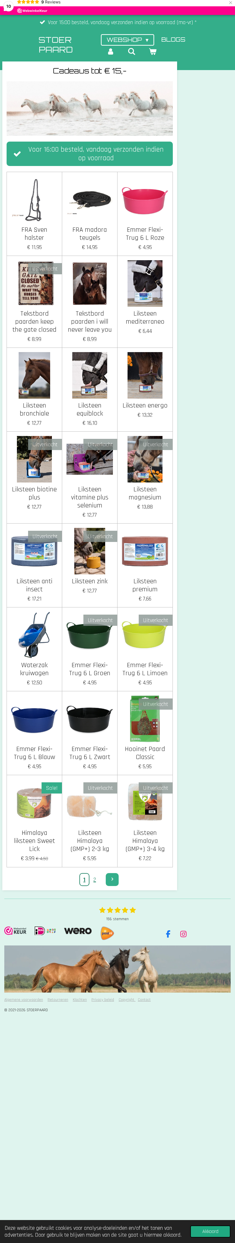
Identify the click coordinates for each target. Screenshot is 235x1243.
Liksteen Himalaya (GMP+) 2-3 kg (89, 841)
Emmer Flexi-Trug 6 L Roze (145, 234)
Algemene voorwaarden (23, 999)
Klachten (80, 999)
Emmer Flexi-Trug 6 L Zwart (89, 753)
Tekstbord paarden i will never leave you (90, 322)
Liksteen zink (89, 581)
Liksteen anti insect (34, 585)
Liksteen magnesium (145, 493)
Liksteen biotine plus (34, 493)
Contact (144, 999)
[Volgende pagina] (112, 879)
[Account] (110, 51)
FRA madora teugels (90, 234)
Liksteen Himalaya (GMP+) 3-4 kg (145, 841)
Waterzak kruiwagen (34, 669)
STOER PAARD (56, 45)
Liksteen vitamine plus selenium (89, 497)
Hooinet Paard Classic (145, 753)
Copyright (127, 999)
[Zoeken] (131, 51)
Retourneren (58, 999)
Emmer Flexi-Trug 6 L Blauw (34, 753)
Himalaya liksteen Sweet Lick (34, 841)
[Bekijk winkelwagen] (152, 51)
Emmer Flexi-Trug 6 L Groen (89, 669)
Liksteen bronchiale (34, 410)
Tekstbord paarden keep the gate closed (34, 322)
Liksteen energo (145, 406)
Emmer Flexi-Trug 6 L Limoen (145, 669)
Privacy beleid (102, 999)
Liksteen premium (145, 585)
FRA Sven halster (34, 234)
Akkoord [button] (210, 1231)
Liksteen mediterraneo (145, 318)
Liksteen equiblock (90, 410)
